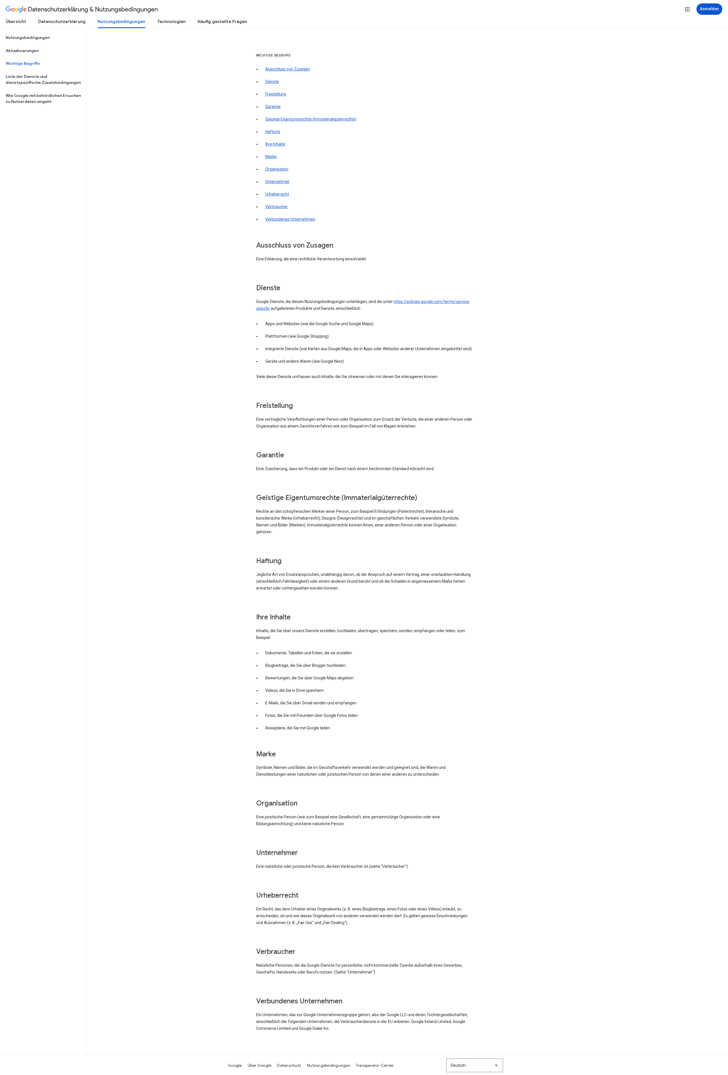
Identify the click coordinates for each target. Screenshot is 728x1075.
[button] (687, 9)
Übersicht (16, 21)
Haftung (272, 131)
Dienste (272, 81)
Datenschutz (289, 1065)
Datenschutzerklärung (62, 21)
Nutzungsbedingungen (121, 21)
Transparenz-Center (375, 1065)
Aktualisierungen (22, 50)
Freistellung (275, 94)
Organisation (276, 169)
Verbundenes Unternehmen (290, 219)
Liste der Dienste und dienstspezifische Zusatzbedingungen (43, 79)
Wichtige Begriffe (23, 63)
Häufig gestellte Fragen (222, 21)
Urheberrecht (277, 194)
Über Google (260, 1065)
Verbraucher (276, 206)
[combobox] (474, 1065)
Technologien (171, 21)
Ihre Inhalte (275, 144)
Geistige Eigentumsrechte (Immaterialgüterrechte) (310, 119)
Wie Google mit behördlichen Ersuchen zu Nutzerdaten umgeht (43, 98)
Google (235, 1065)
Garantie (273, 106)
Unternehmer (277, 181)
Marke (271, 156)
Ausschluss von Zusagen (287, 69)
